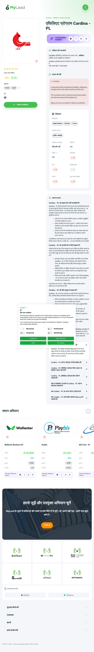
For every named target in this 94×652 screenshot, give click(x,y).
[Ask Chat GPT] (70, 38)
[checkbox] (22, 329)
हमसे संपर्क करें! (12, 630)
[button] (24, 307)
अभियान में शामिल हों (22, 105)
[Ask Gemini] (24, 475)
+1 (19, 87)
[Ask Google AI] (76, 38)
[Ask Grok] (81, 38)
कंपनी (9, 622)
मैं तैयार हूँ (47, 525)
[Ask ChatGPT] (20, 475)
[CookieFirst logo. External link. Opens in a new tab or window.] (21, 310)
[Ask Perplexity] (86, 38)
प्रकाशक (49, 18)
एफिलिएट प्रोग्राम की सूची (61, 18)
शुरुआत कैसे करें (13, 607)
